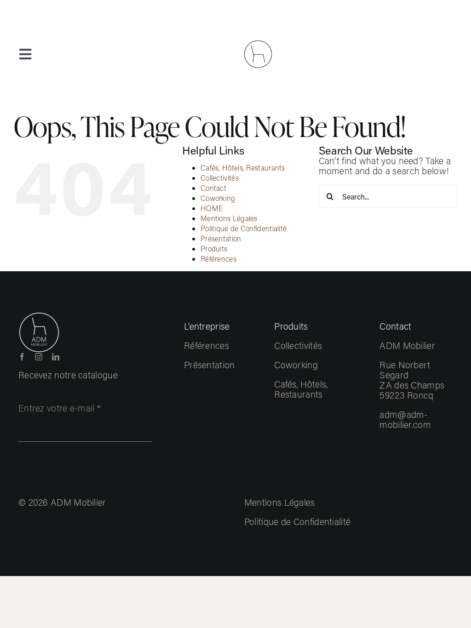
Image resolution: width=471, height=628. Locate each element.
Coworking (218, 198)
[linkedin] (55, 356)
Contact (213, 188)
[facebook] (22, 356)
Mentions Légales (229, 218)
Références (218, 258)
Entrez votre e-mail (59, 408)
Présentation (221, 238)
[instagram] (38, 356)
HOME (212, 208)
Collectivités (220, 178)
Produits (214, 248)
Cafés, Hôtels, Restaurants (243, 167)
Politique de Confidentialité (244, 228)
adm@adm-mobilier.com (405, 419)
